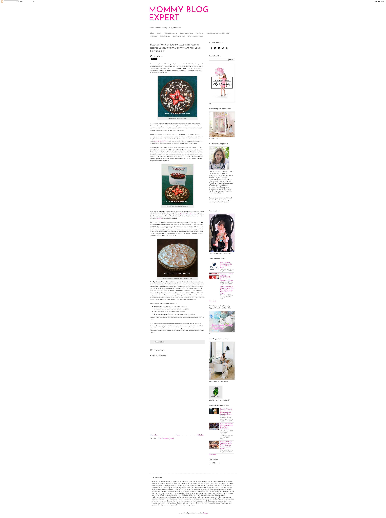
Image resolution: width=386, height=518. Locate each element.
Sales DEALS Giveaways (170, 33)
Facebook (159, 218)
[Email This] (156, 342)
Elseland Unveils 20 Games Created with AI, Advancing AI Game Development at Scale (226, 412)
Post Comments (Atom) (166, 438)
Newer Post (154, 435)
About (152, 33)
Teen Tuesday (200, 33)
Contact (159, 33)
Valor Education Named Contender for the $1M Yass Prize (226, 265)
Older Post (200, 435)
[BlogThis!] (158, 342)
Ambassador (153, 36)
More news (212, 301)
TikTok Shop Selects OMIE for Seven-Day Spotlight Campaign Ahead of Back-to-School (227, 290)
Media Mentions (165, 36)
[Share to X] (160, 342)
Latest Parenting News (186, 33)
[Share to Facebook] (161, 342)
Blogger (205, 513)
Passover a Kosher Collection (188, 214)
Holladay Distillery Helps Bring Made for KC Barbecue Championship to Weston (226, 445)
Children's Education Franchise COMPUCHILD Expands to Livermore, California (226, 277)
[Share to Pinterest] (163, 342)
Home (178, 435)
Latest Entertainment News (195, 36)
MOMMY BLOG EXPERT (179, 14)
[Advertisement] (177, 417)
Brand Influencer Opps (179, 36)
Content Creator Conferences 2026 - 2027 (218, 33)
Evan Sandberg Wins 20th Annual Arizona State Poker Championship (226, 426)
